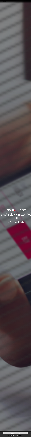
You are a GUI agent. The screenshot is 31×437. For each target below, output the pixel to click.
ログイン (4, 1)
